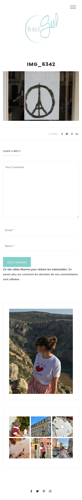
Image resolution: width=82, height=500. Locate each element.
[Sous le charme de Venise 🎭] (41, 448)
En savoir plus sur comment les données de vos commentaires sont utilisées (40, 274)
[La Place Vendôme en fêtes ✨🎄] (41, 426)
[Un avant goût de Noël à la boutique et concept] (62, 426)
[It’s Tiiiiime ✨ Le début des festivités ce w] (19, 426)
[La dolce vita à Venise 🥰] (62, 448)
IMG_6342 (41, 64)
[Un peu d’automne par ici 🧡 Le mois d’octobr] (19, 448)
